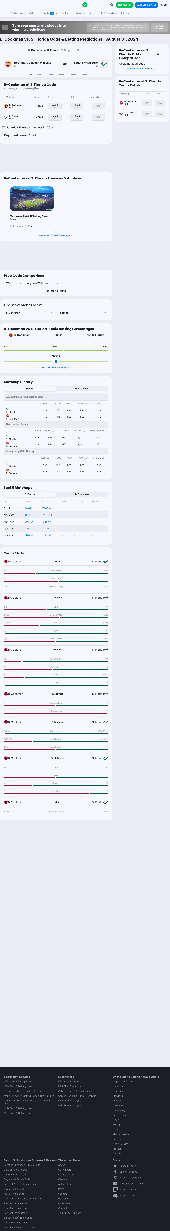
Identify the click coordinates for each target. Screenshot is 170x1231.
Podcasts (63, 1198)
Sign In (163, 5)
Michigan (117, 1124)
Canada (117, 1153)
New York (118, 1086)
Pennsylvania (120, 1115)
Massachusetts (121, 1134)
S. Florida (98, 335)
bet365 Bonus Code (15, 1174)
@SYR (28, 508)
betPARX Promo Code (16, 1222)
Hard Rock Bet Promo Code (19, 1227)
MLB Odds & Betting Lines (18, 1108)
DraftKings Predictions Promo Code (23, 1198)
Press (61, 1188)
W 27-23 (47, 528)
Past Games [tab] (82, 388)
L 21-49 (46, 521)
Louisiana (118, 1091)
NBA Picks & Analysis (69, 1086)
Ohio (115, 1129)
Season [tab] (30, 388)
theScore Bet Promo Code (18, 1217)
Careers (62, 1179)
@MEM (29, 535)
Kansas (117, 1139)
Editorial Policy (66, 1174)
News (39, 74)
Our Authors (64, 1169)
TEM (27, 528)
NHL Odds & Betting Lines (18, 1113)
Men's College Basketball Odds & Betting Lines (29, 1095)
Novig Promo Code (14, 1193)
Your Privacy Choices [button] (69, 1212)
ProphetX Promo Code (16, 1203)
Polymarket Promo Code (17, 1179)
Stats (84, 74)
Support (62, 1193)
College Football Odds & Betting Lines (24, 1091)
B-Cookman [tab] (82, 494)
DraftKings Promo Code (16, 1208)
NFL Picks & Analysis (69, 1081)
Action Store (65, 1184)
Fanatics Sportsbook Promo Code (22, 1164)
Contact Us (64, 1208)
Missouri (117, 1148)
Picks (50, 74)
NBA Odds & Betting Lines (18, 1086)
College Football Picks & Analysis (75, 1091)
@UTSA (29, 521)
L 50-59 (46, 535)
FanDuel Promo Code (15, 1212)
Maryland (118, 1095)
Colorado (118, 1105)
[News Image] (32, 198)
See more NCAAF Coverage (54, 235)
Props (61, 74)
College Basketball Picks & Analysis (77, 1095)
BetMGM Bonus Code (15, 1169)
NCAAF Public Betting (54, 367)
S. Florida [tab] (30, 494)
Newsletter (64, 1203)
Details (28, 74)
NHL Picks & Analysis (69, 1105)
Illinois (116, 1119)
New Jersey (119, 1110)
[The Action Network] (85, 5)
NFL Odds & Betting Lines (18, 1081)
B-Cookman (22, 335)
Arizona (117, 1100)
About (61, 1164)
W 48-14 (47, 514)
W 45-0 (46, 508)
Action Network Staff (20, 226)
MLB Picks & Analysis (69, 1100)
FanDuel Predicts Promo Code (20, 1184)
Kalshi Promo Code (14, 1188)
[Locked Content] (55, 361)
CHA (27, 514)
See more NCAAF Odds (140, 68)
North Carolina (120, 1143)
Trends (73, 74)
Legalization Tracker (123, 1081)
